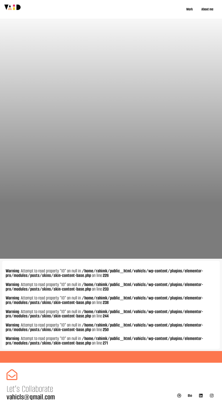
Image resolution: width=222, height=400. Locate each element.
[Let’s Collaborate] (12, 374)
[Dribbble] (179, 395)
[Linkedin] (201, 395)
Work (189, 9)
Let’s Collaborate (30, 389)
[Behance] (190, 395)
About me (207, 9)
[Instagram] (211, 395)
